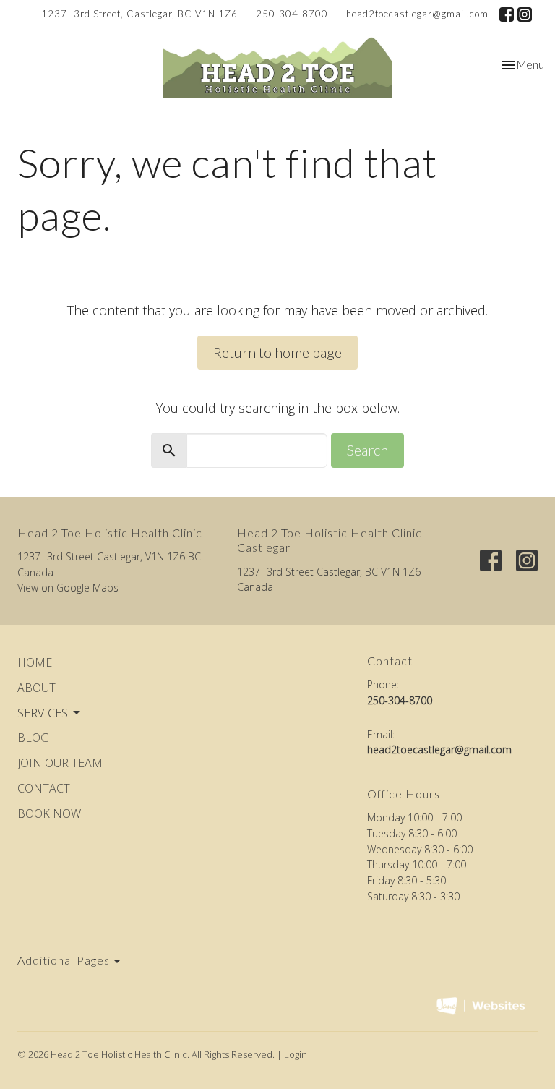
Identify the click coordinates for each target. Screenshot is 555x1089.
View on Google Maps (68, 587)
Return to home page (277, 352)
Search (367, 449)
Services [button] (42, 713)
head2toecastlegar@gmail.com (417, 14)
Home (34, 662)
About (36, 688)
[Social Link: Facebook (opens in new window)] (506, 14)
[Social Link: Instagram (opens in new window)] (524, 14)
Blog (33, 738)
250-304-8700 (292, 14)
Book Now (49, 813)
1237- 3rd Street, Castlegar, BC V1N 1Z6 (139, 14)
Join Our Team (60, 763)
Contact (43, 788)
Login (295, 1054)
